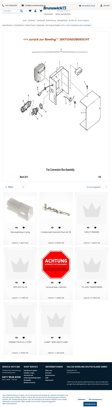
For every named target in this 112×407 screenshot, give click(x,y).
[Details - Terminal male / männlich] (52, 282)
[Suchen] (21, 11)
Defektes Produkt (30, 370)
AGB (46, 378)
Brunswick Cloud (88, 6)
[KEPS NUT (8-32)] (20, 264)
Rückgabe (27, 380)
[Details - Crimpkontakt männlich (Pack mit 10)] (52, 227)
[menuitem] (13, 11)
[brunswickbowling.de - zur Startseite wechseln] (56, 9)
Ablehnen (81, 399)
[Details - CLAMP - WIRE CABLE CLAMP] (52, 337)
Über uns (48, 370)
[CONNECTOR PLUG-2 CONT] (20, 319)
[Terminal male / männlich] (56, 264)
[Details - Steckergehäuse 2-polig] (16, 227)
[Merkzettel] (30, 11)
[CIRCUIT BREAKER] (91, 209)
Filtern (10, 187)
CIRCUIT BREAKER (91, 232)
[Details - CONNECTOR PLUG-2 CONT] (16, 337)
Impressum (49, 380)
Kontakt (48, 373)
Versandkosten (103, 382)
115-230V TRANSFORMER (91, 287)
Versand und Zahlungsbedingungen (32, 376)
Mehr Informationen (9, 403)
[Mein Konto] (35, 11)
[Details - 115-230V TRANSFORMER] (88, 282)
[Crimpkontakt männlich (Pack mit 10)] (56, 209)
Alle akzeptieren (95, 399)
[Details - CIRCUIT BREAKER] (88, 227)
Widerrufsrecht (29, 383)
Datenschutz (50, 375)
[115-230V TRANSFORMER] (91, 264)
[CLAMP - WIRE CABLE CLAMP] (56, 319)
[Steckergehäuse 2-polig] (20, 209)
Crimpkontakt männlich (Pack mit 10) (56, 232)
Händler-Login (29, 373)
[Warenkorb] (41, 11)
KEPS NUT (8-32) (20, 287)
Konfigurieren (90, 404)
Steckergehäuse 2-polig (20, 232)
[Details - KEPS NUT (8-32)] (16, 282)
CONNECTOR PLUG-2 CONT (20, 342)
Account (107, 5)
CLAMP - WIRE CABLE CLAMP (56, 342)
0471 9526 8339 (11, 5)
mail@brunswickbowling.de (35, 5)
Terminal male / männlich (56, 287)
